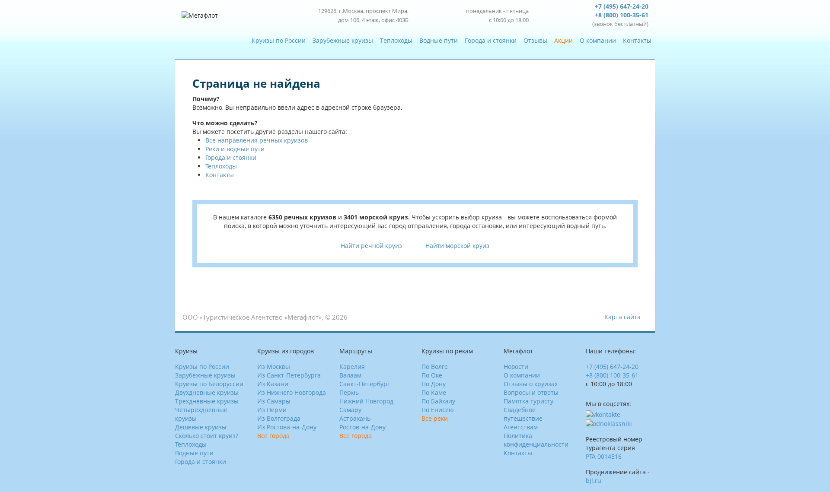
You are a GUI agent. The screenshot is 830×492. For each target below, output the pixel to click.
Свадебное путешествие (523, 414)
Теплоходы (396, 40)
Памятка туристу (528, 401)
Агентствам (521, 427)
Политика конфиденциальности (536, 440)
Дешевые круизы (201, 427)
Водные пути (438, 40)
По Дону (433, 384)
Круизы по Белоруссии (209, 384)
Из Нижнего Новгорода (291, 392)
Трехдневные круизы (207, 401)
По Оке (431, 375)
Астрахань (354, 418)
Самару (350, 410)
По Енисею (437, 410)
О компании (598, 40)
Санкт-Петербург (364, 384)
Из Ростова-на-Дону (286, 427)
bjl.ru (593, 480)
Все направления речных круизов (256, 140)
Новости (516, 366)
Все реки (434, 418)
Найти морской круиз (457, 245)
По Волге (434, 366)
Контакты (637, 40)
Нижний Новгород (366, 401)
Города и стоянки (491, 40)
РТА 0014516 (604, 456)
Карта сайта (622, 317)
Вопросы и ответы (531, 392)
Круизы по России (279, 40)
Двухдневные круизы (207, 392)
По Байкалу (438, 401)
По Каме (433, 392)
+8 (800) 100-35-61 (621, 15)
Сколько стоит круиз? (206, 436)
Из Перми (272, 410)
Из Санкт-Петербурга (289, 375)
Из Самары (273, 401)
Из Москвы (273, 366)
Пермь (349, 392)
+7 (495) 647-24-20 (621, 6)
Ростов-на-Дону (362, 427)
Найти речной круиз (371, 245)
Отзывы (535, 40)
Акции (563, 40)
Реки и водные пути (235, 149)
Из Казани (272, 384)
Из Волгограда (278, 418)
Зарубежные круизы (343, 40)
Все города (273, 436)
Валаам (350, 375)
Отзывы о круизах (531, 384)
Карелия (352, 366)
